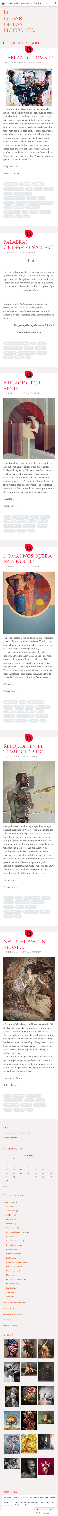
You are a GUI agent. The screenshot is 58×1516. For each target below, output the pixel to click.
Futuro (20, 521)
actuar (9, 898)
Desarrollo (22, 902)
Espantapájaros (13, 348)
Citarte (9, 1236)
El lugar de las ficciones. (19, 21)
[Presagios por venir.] (29, 374)
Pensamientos (12, 212)
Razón (33, 212)
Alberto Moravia (14, 189)
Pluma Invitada (12, 1271)
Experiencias (43, 707)
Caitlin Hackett (13, 1100)
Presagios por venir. (21, 385)
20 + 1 (8, 1206)
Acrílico (38, 184)
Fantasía (26, 1105)
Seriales (9, 1288)
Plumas (9, 1275)
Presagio (9, 530)
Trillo (19, 357)
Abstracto (11, 184)
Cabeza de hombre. (28, 57)
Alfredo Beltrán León (16, 343)
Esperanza (37, 902)
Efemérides (11, 1249)
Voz (28, 357)
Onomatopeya (26, 352)
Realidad (45, 212)
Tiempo (21, 530)
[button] (29, 428)
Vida (18, 216)
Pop (25, 212)
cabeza (49, 189)
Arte (28, 189)
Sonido (8, 357)
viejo (26, 216)
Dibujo (40, 1100)
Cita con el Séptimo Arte (16, 1232)
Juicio (8, 207)
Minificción (8, 1320)
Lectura (18, 207)
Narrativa (29, 526)
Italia (30, 521)
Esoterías (10, 1258)
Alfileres (9, 1215)
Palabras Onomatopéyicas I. (28, 245)
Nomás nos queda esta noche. (27, 559)
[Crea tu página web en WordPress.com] (29, 3)
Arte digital (33, 1096)
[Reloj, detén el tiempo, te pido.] (29, 738)
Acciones (25, 184)
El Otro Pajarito (12, 1254)
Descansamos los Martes (13, 1302)
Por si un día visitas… (14, 1279)
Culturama (7, 1202)
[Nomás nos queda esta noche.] (29, 548)
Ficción (9, 521)
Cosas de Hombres (14, 198)
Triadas (9, 1296)
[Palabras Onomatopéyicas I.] (29, 234)
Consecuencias (23, 193)
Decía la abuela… (13, 1245)
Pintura (42, 526)
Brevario (9, 1224)
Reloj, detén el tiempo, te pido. (23, 749)
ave (33, 343)
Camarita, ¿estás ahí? (15, 1228)
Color (8, 193)
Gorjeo (29, 348)
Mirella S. (10, 352)
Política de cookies (21, 1505)
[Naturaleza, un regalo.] (29, 933)
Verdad (9, 216)
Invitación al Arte (10, 1314)
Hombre (9, 202)
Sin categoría (8, 1326)
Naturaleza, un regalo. (24, 944)
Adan (7, 1096)
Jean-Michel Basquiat (40, 202)
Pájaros (41, 352)
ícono (38, 189)
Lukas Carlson (12, 526)
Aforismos (10, 1211)
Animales (19, 1096)
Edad (41, 198)
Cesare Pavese (20, 516)
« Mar (5, 1186)
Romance (21, 720)
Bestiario (9, 1219)
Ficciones (39, 1105)
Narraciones (31, 911)
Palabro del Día (12, 1266)
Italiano (21, 202)
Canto (41, 343)
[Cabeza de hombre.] (29, 49)
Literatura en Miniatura (15, 1262)
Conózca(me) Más (13, 1241)
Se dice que (10, 1284)
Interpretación (24, 711)
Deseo (29, 707)
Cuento (31, 198)
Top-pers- (10, 1292)
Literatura (33, 207)
